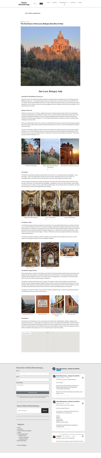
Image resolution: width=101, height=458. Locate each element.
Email (17, 376)
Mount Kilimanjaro (22, 440)
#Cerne (58, 385)
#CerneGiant (66, 388)
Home (48, 2)
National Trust (22, 435)
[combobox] (36, 3)
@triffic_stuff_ (67, 436)
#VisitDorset (75, 385)
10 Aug (67, 377)
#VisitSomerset (60, 426)
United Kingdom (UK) (23, 434)
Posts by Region (63, 2)
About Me (54, 2)
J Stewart (58, 436)
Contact (80, 2)
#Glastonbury (59, 420)
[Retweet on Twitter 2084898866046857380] (61, 429)
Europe (19, 432)
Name (17, 370)
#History (69, 385)
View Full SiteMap (22, 445)
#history (67, 411)
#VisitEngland (59, 425)
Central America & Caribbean (24, 430)
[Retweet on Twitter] (60, 434)
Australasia (20, 429)
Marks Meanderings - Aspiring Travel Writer (68, 376)
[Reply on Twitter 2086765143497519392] (58, 396)
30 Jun (73, 436)
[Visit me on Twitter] (65, 5)
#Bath (57, 422)
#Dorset (68, 387)
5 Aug (67, 403)
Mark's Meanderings (24, 4)
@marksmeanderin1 (60, 377)
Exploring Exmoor (23, 439)
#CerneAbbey (63, 385)
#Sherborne (59, 419)
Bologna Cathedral (48, 238)
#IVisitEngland (67, 425)
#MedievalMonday (61, 387)
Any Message (19, 382)
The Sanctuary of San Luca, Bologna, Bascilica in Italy (42, 24)
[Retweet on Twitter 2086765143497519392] (61, 396)
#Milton (58, 417)
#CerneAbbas (59, 388)
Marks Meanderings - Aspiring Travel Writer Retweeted (72, 434)
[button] (23, 153)
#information (73, 411)
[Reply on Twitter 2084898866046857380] (58, 429)
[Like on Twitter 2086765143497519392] (65, 396)
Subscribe (73, 2)
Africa (19, 427)
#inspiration (59, 412)
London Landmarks (24, 437)
